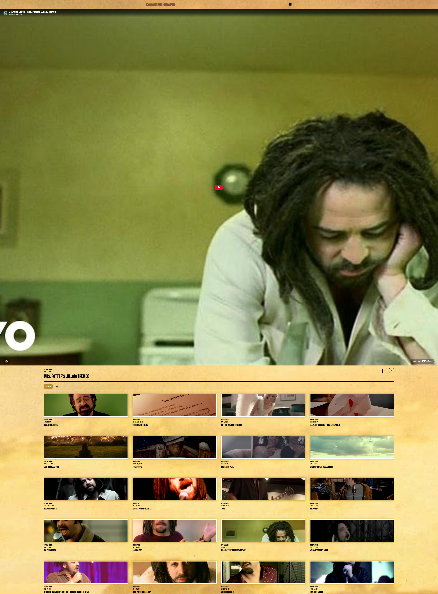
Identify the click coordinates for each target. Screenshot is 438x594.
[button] (289, 4)
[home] (160, 4)
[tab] (48, 386)
